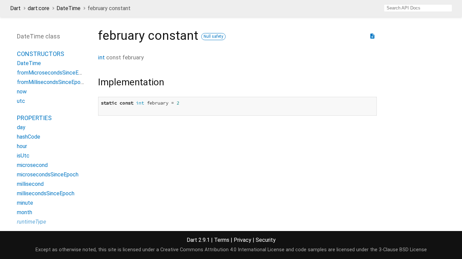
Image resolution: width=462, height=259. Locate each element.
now (22, 91)
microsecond (32, 165)
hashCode (28, 137)
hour (22, 146)
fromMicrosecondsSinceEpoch (53, 72)
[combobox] (418, 8)
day (21, 127)
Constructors (40, 53)
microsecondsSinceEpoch (47, 174)
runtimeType (31, 222)
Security (266, 240)
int (101, 57)
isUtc (23, 155)
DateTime (68, 8)
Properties (34, 117)
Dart (15, 8)
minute (25, 203)
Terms (221, 240)
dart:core (38, 8)
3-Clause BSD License (403, 250)
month (24, 212)
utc (21, 101)
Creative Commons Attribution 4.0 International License (222, 250)
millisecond (30, 184)
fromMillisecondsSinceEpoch (51, 82)
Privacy (242, 240)
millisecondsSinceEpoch (45, 193)
